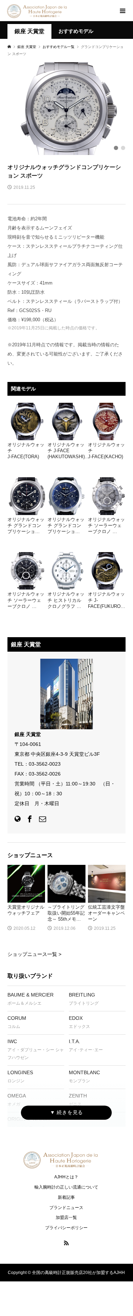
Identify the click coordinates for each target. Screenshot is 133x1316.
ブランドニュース (66, 1207)
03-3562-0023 (45, 764)
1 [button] (116, 148)
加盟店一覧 (66, 1217)
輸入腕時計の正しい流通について (66, 1187)
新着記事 (66, 1197)
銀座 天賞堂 (29, 31)
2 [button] (123, 148)
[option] (66, 108)
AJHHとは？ (66, 1176)
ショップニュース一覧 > (34, 954)
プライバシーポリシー (66, 1227)
